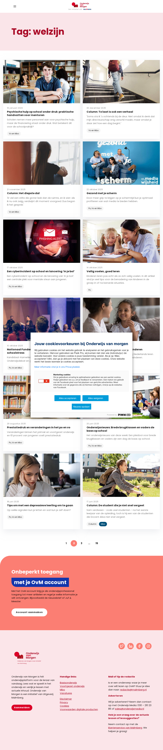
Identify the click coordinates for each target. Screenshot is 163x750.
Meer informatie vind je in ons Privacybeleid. (57, 367)
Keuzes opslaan (81, 406)
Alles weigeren (95, 398)
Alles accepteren (67, 398)
